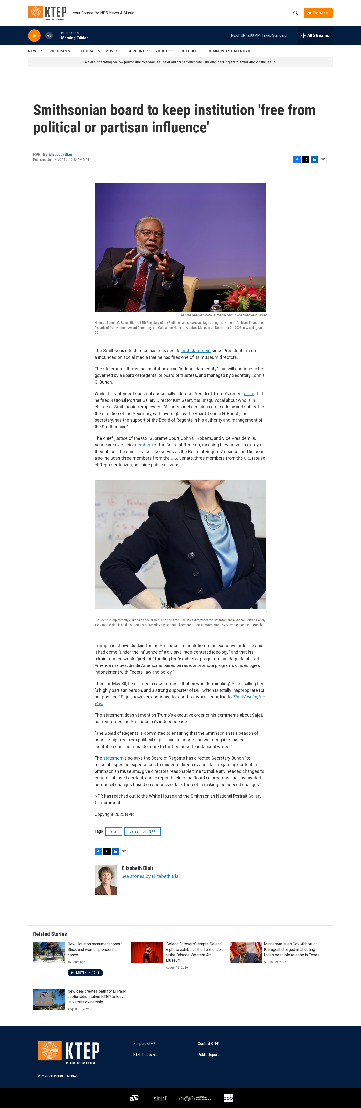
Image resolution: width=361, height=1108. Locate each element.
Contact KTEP (208, 1044)
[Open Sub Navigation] (42, 51)
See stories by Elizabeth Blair (151, 876)
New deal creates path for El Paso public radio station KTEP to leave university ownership (97, 996)
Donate (320, 12)
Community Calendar (229, 51)
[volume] (49, 35)
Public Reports (209, 1055)
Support (136, 51)
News (33, 51)
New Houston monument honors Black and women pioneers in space (95, 949)
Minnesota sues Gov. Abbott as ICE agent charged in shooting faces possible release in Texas (291, 949)
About (161, 51)
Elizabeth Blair (60, 154)
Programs (59, 51)
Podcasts (90, 51)
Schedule (187, 51)
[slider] (57, 35)
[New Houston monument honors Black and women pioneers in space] (49, 952)
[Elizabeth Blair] (106, 880)
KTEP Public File (145, 1055)
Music (111, 51)
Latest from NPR (142, 831)
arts (114, 831)
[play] (34, 36)
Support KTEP (144, 1044)
